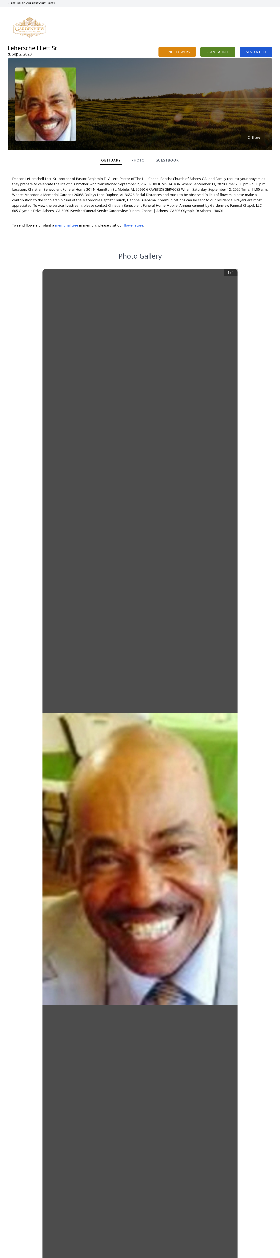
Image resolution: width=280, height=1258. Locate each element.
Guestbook (167, 160)
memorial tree (66, 225)
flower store (133, 225)
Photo (138, 160)
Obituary (111, 160)
